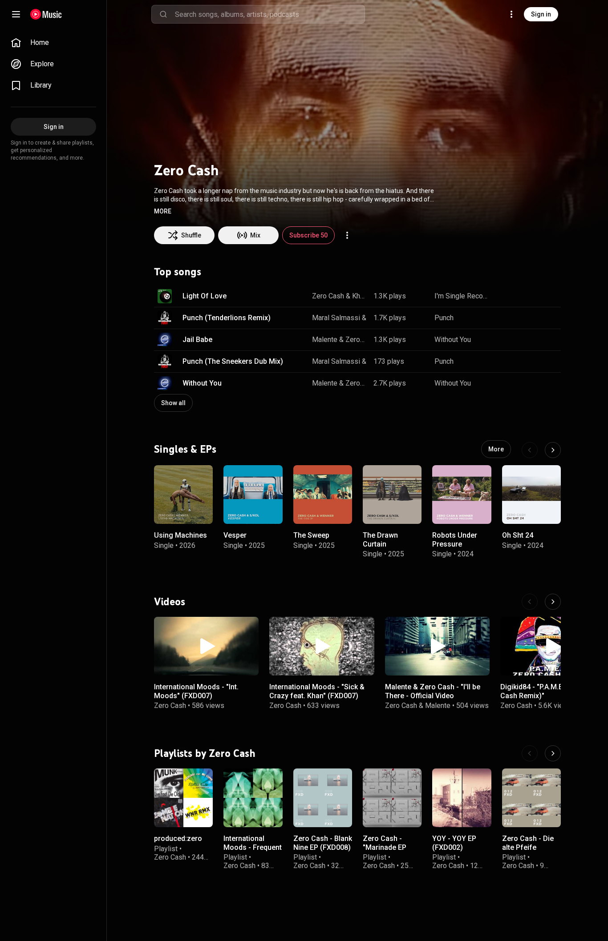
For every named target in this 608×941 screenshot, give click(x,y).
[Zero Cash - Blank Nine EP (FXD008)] (322, 797)
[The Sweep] (322, 494)
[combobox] (270, 14)
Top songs (177, 271)
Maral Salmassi (336, 318)
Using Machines (180, 535)
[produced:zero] (183, 797)
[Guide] (16, 14)
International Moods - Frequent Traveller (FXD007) (252, 851)
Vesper (235, 535)
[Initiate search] (163, 14)
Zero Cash (328, 296)
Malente (324, 339)
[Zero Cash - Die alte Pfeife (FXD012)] (531, 797)
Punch (444, 318)
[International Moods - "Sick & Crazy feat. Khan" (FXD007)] (321, 646)
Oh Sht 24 (517, 535)
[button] (162, 211)
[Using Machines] (183, 494)
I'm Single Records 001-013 (461, 296)
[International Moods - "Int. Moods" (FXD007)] (206, 646)
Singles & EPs (185, 448)
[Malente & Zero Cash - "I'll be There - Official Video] (437, 646)
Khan (359, 296)
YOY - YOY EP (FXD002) (454, 842)
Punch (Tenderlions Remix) (226, 318)
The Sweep (311, 535)
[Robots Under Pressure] (461, 494)
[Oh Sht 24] (531, 494)
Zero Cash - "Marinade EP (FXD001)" (384, 847)
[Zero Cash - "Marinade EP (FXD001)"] (392, 797)
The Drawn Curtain (380, 539)
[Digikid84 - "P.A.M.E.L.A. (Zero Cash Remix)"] (552, 646)
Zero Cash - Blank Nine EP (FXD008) (322, 842)
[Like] (505, 296)
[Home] (46, 14)
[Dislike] (523, 296)
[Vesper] (252, 494)
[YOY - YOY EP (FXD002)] (461, 797)
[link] (53, 42)
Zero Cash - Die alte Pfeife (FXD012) (528, 847)
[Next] (553, 450)
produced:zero (178, 838)
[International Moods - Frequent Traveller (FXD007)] (252, 797)
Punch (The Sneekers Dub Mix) (232, 361)
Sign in (541, 14)
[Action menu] (347, 235)
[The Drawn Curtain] (392, 494)
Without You (452, 339)
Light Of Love (204, 296)
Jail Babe (197, 339)
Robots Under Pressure (454, 539)
